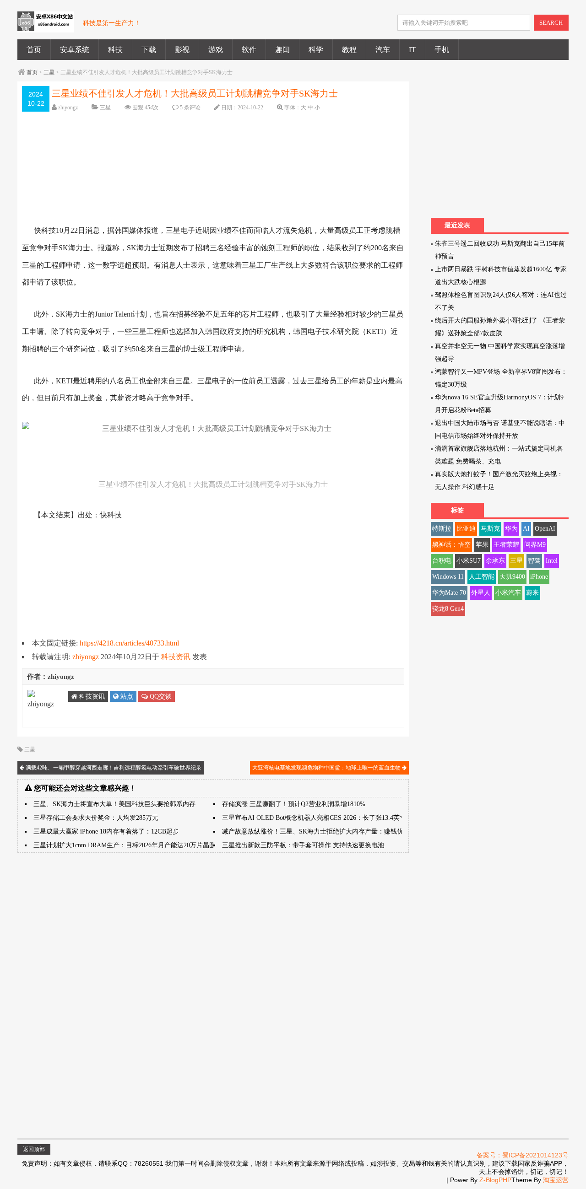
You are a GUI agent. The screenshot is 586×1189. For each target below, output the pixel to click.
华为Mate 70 (449, 592)
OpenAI (545, 528)
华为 (511, 528)
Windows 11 (448, 576)
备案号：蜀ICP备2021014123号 (523, 1155)
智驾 (534, 560)
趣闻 (282, 50)
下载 (148, 50)
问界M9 (535, 544)
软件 (249, 50)
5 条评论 (190, 107)
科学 (316, 50)
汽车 (382, 50)
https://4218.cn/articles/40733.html (129, 643)
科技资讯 (175, 657)
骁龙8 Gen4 (448, 608)
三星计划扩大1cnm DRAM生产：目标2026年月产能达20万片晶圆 (124, 845)
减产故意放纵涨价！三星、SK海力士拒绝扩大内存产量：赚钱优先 (316, 831)
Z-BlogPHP (495, 1180)
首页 (34, 50)
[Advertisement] (166, 162)
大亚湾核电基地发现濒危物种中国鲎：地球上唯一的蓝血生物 (327, 767)
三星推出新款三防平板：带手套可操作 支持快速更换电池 (303, 845)
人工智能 (481, 576)
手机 (441, 50)
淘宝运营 (556, 1180)
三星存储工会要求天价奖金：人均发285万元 (95, 817)
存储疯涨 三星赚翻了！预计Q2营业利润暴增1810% (293, 804)
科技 (115, 50)
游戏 (215, 50)
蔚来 (532, 592)
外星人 (480, 592)
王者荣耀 (506, 544)
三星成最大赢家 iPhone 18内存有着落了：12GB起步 (106, 831)
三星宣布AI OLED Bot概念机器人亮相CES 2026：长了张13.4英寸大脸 (320, 817)
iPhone (539, 576)
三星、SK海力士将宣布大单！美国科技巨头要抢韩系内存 (114, 804)
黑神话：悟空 (451, 544)
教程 (349, 50)
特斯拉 (441, 528)
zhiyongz (68, 107)
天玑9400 (512, 576)
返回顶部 (34, 1149)
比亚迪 (466, 528)
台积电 (441, 560)
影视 (182, 50)
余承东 (495, 560)
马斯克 (490, 528)
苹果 (482, 544)
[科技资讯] (45, 27)
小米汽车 (508, 592)
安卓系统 (74, 50)
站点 (126, 696)
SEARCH (551, 22)
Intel (552, 560)
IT (412, 50)
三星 (48, 72)
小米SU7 (468, 560)
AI (526, 528)
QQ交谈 (160, 696)
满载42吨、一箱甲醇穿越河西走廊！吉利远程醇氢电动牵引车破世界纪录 (112, 767)
